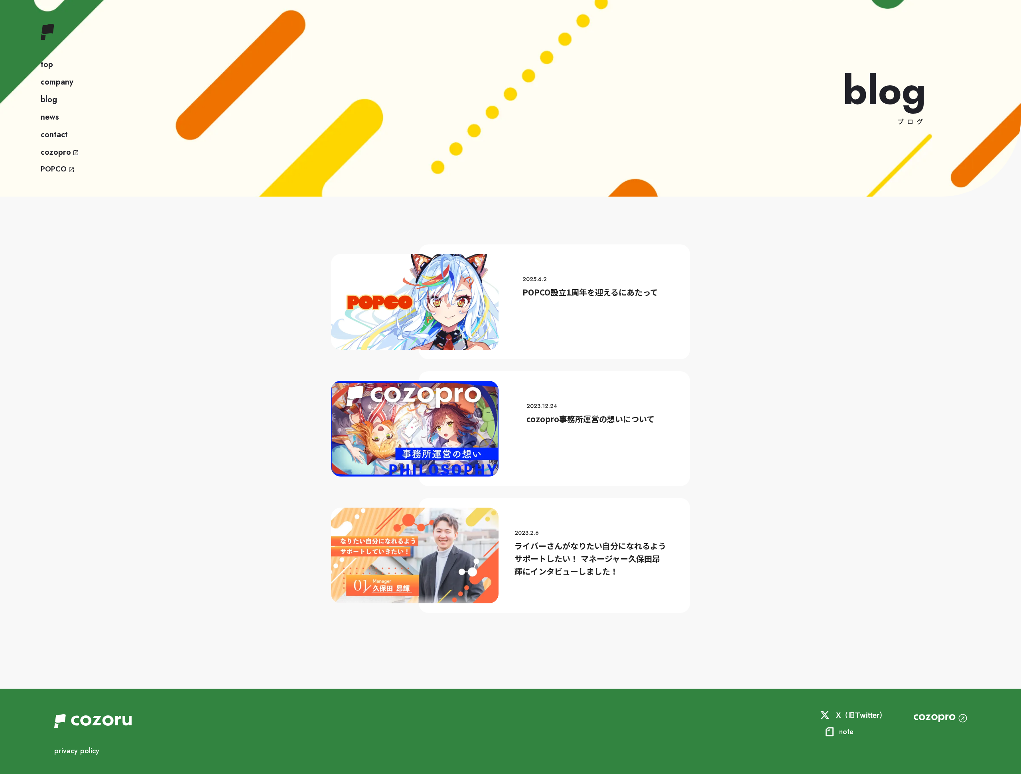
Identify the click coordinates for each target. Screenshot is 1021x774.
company (57, 82)
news (50, 117)
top (47, 64)
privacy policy (76, 751)
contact (54, 134)
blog (49, 99)
